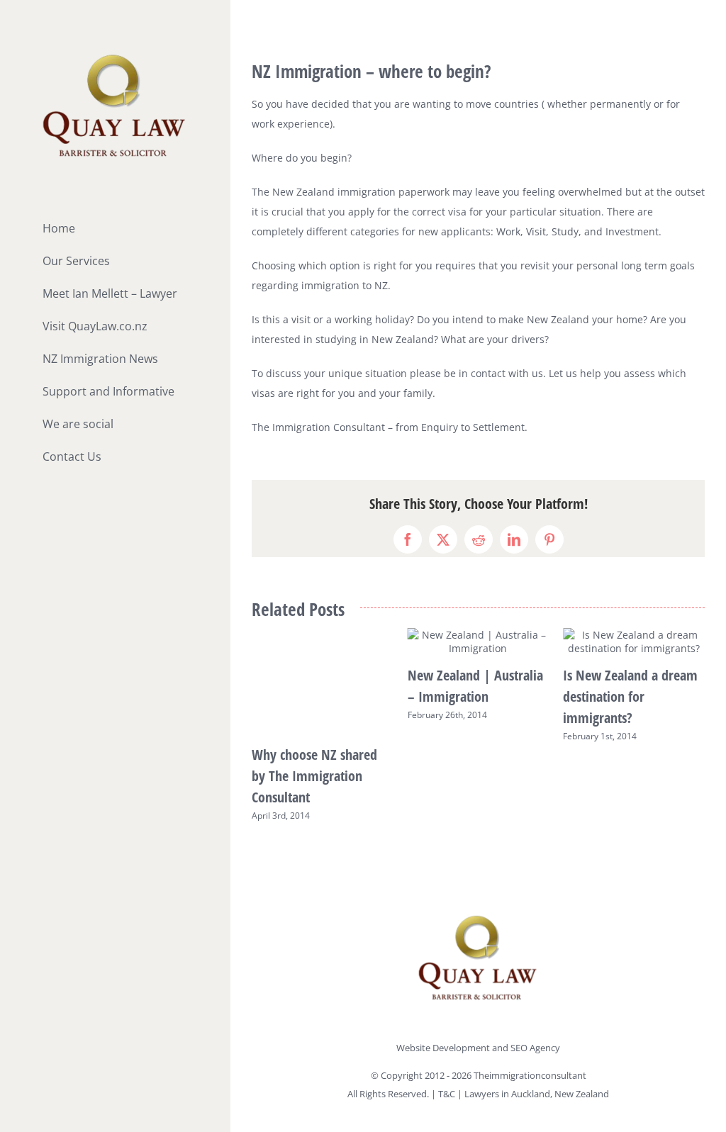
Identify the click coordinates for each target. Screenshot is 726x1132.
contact (488, 373)
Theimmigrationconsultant (530, 1075)
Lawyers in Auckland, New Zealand (536, 1093)
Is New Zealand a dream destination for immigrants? (630, 696)
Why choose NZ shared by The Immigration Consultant (314, 776)
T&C (447, 1093)
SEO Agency (535, 1047)
